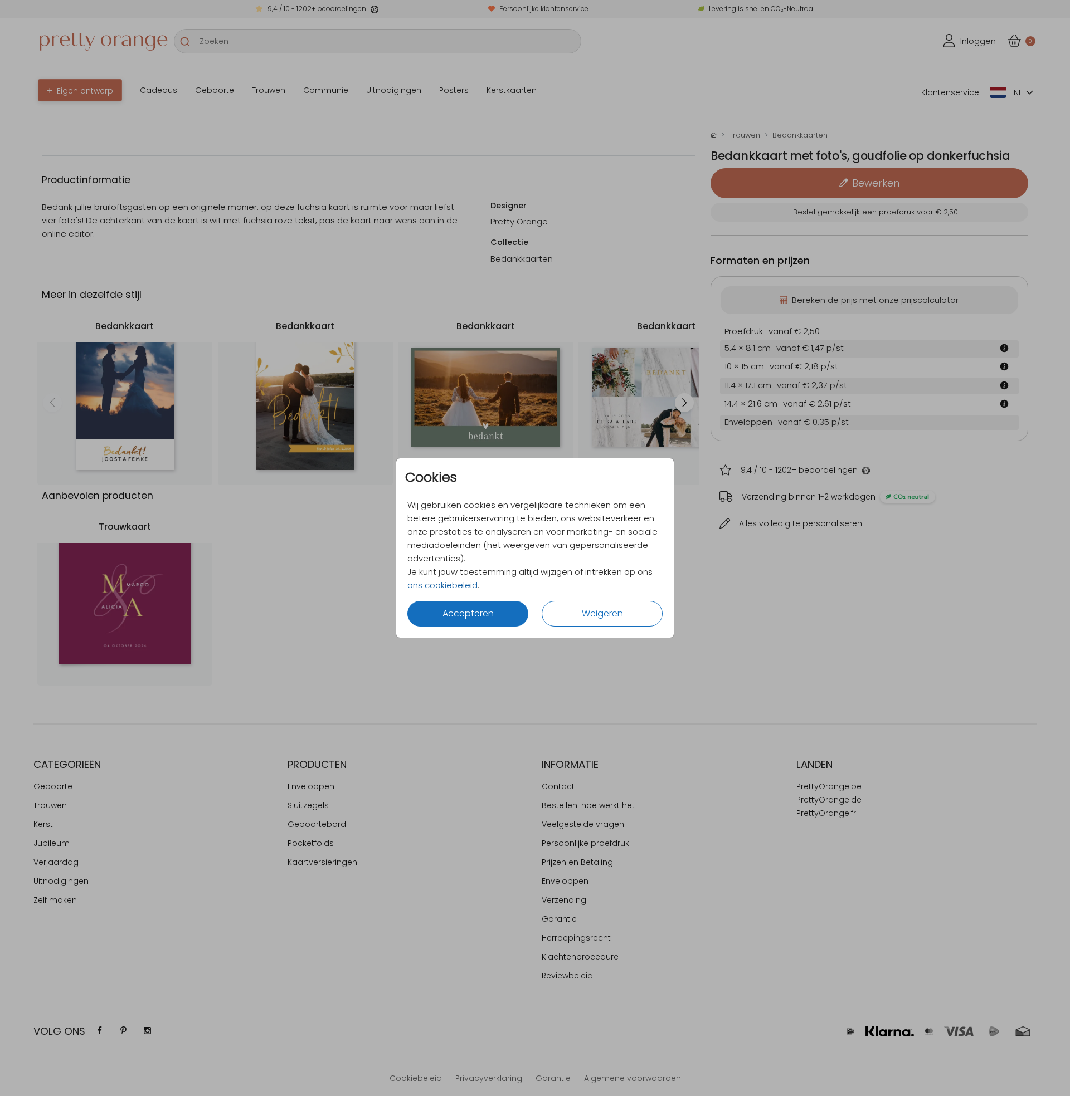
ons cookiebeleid (442, 585)
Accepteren (468, 613)
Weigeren (602, 613)
